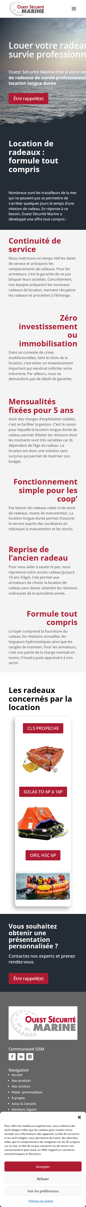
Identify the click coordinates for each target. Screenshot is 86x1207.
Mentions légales (24, 1109)
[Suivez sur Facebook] (12, 1056)
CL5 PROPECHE (43, 728)
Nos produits (21, 1080)
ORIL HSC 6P (43, 855)
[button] (79, 1117)
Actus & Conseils (24, 1104)
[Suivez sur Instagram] (29, 1056)
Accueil (17, 1075)
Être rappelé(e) (28, 98)
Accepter (43, 1166)
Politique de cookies (40, 1201)
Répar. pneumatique (27, 1092)
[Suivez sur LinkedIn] (20, 1056)
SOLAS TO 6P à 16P (43, 792)
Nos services (21, 1086)
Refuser (43, 1179)
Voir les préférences (43, 1191)
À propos (18, 1098)
